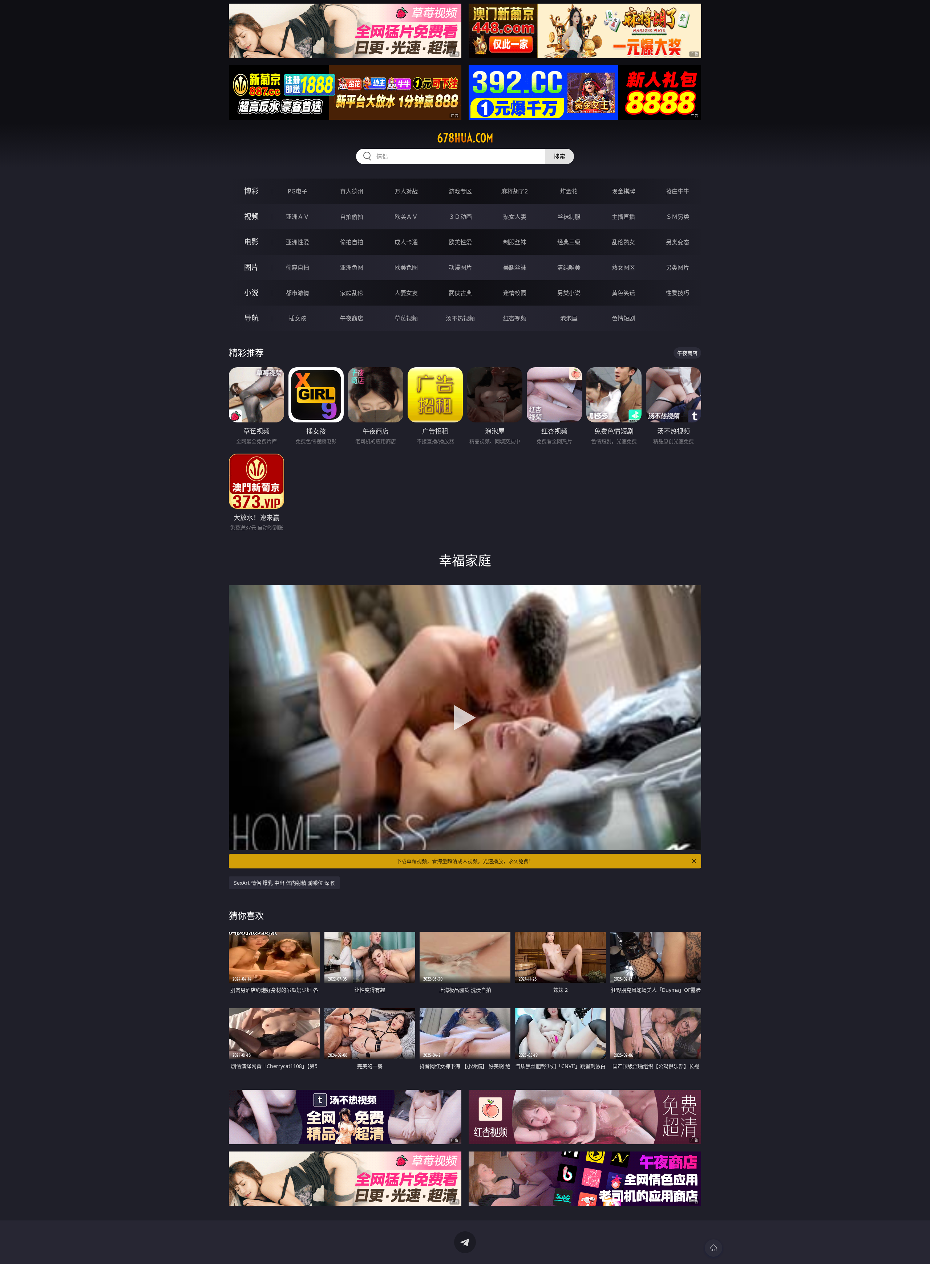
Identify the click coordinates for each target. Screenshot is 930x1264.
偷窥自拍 (297, 267)
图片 (251, 267)
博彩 (251, 191)
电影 (251, 242)
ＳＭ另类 (677, 217)
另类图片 (677, 267)
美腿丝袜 (514, 267)
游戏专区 (460, 191)
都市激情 (297, 293)
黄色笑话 (623, 293)
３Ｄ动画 (460, 217)
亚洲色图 (351, 267)
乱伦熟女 (623, 242)
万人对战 (406, 191)
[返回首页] (713, 1248)
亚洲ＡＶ (297, 217)
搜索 (559, 156)
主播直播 (623, 217)
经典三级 (569, 242)
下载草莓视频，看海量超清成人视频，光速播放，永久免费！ (465, 861)
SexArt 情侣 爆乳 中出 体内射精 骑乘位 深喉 (284, 882)
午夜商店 (351, 318)
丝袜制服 (569, 217)
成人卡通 (406, 242)
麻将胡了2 (514, 191)
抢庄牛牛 (677, 191)
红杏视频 (514, 318)
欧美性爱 (460, 242)
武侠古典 (460, 293)
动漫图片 (460, 267)
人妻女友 (406, 293)
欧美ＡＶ (406, 217)
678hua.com (465, 138)
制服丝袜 (514, 242)
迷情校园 (514, 293)
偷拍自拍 (351, 242)
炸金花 (569, 191)
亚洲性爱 (297, 242)
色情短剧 (623, 318)
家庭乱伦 (351, 293)
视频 (251, 216)
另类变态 (677, 242)
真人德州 (351, 191)
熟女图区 (623, 267)
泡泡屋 (569, 318)
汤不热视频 (460, 318)
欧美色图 (406, 267)
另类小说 (569, 293)
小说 (251, 293)
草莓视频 (406, 318)
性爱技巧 (677, 293)
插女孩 (297, 318)
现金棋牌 (623, 191)
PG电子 (297, 191)
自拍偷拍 (351, 217)
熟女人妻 (514, 217)
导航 (251, 318)
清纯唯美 (569, 267)
